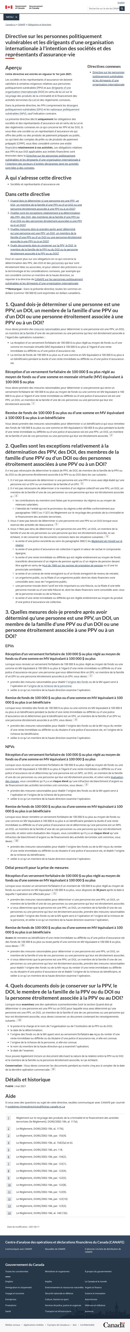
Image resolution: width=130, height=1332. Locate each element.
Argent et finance (93, 1287)
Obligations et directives (39, 24)
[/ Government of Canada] (24, 7)
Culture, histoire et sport (57, 1299)
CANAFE (21, 24)
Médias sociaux (12, 1324)
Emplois (9, 1281)
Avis (75, 1324)
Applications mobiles (34, 1324)
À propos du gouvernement (98, 1271)
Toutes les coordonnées (16, 1271)
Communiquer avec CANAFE (18, 1249)
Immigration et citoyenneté (18, 1287)
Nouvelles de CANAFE (55, 1249)
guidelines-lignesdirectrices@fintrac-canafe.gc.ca (36, 1106)
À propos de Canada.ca (58, 1324)
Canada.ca (10, 24)
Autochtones (91, 1299)
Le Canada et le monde (96, 1281)
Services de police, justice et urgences (63, 1305)
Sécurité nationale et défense (59, 1293)
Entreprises (10, 1299)
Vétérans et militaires (95, 1305)
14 (54, 1069)
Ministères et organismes (57, 1271)
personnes (57, 263)
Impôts (48, 1281)
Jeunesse (89, 1311)
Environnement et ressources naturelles (64, 1287)
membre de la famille (21, 333)
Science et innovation (95, 1293)
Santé (8, 1311)
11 (55, 893)
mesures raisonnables (47, 329)
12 (23, 945)
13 (20, 1020)
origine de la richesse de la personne (49, 686)
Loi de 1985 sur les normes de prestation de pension (73, 565)
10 (17, 840)
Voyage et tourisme (14, 1293)
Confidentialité (87, 1324)
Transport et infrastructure (58, 1311)
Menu (12, 17)
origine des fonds (78, 682)
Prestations (10, 1305)
